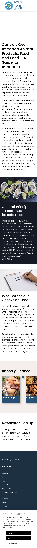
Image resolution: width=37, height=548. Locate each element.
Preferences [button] (10, 527)
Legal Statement (8, 485)
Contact (5, 510)
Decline (10, 538)
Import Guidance (8, 474)
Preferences (12, 543)
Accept (10, 533)
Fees (4, 481)
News (4, 502)
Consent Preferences (10, 492)
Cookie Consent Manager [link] (9, 514)
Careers (5, 506)
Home (4, 470)
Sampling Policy (25, 253)
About (4, 477)
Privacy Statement (9, 489)
